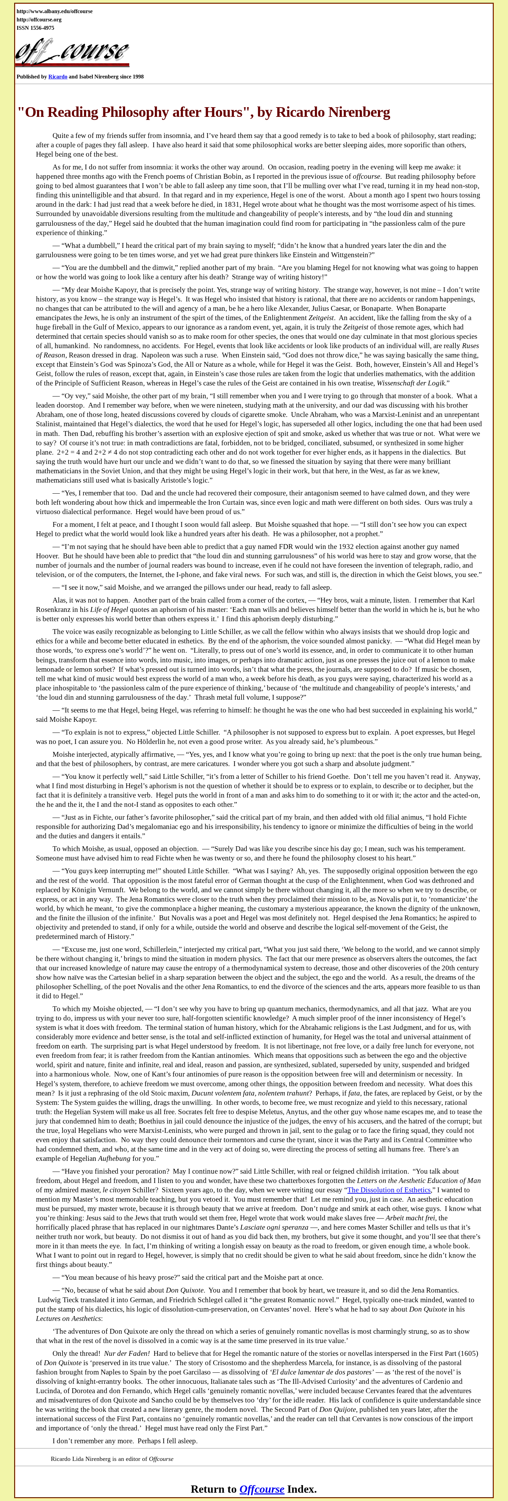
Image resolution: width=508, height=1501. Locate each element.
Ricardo (57, 77)
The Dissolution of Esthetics (389, 1190)
